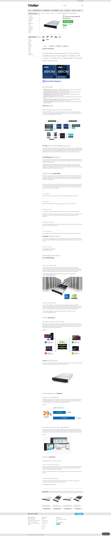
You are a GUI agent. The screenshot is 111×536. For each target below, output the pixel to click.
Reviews (65, 46)
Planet (29, 39)
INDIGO (29, 43)
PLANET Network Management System (34, 520)
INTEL (29, 51)
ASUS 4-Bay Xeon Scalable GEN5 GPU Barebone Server (46, 506)
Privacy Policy (41, 534)
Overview (44, 46)
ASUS (29, 42)
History (29, 32)
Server (52, 13)
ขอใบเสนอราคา (68, 21)
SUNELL (29, 47)
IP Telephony (30, 23)
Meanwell (30, 45)
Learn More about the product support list (49, 484)
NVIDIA (29, 50)
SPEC (52, 46)
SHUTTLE (30, 53)
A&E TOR (58, 46)
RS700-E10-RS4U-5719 (68, 509)
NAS (29, 25)
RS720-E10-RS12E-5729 (57, 509)
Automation (30, 19)
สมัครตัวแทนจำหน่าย (37, 10)
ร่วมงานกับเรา (67, 10)
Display (29, 22)
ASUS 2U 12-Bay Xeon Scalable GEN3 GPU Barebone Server (57, 506)
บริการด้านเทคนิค (55, 10)
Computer (30, 20)
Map (56, 520)
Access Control (31, 17)
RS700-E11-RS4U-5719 (47, 509)
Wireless (29, 31)
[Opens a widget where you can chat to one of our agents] (106, 534)
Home (30, 10)
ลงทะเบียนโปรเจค (46, 10)
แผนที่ (79, 10)
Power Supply (30, 28)
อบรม (61, 10)
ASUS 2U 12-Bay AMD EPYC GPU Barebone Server (77, 506)
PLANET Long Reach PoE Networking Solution (34, 524)
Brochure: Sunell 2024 (31, 519)
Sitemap (36, 534)
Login (78, 0)
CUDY (29, 48)
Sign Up (82, 0)
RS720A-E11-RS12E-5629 (78, 509)
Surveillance (30, 29)
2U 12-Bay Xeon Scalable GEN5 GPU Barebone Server (66, 13)
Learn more (44, 329)
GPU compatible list (49, 312)
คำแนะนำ (74, 10)
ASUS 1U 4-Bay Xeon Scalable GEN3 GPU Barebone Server (67, 506)
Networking (30, 26)
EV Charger (30, 15)
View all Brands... (31, 54)
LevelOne (30, 40)
